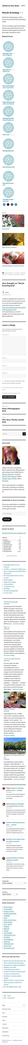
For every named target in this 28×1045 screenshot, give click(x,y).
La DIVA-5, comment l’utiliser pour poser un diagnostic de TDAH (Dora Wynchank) (15, 571)
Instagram (13, 476)
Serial (5, 918)
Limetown (7, 941)
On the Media (8, 909)
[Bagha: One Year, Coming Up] (13, 239)
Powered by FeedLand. (11, 555)
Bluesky (4, 474)
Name (4, 358)
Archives (4, 892)
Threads (4, 476)
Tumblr (4, 478)
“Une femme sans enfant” (12, 969)
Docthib (8, 839)
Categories (5, 881)
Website (4, 373)
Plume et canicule (9, 709)
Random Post (6, 1009)
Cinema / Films (11, 274)
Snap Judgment (8, 939)
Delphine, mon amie (10, 967)
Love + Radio (8, 924)
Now (3, 1013)
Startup (6, 931)
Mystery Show (8, 907)
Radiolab (6, 926)
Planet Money (8, 922)
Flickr (9, 478)
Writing (4, 274)
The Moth (7, 937)
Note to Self (7, 946)
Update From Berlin (10, 582)
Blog (3, 1005)
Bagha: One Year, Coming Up (9, 247)
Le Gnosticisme (8, 584)
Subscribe (7, 519)
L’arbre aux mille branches (12, 659)
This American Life (9, 935)
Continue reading (18, 623)
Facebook (5, 481)
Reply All (6, 928)
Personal (23, 273)
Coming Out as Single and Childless (14, 965)
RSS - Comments (9, 998)
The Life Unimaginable (11, 591)
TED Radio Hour (9, 944)
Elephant (16, 17)
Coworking (5, 1035)
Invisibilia (7, 915)
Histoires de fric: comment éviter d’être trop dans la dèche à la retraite (14, 982)
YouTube (17, 474)
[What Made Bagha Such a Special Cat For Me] (13, 257)
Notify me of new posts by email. (12, 393)
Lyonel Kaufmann (11, 858)
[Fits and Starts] (13, 220)
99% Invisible (8, 933)
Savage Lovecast (9, 911)
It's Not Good (8, 593)
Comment (5, 334)
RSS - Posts (7, 996)
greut (7, 292)
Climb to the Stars (10, 6)
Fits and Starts (5, 229)
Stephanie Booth (8, 273)
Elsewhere (7, 588)
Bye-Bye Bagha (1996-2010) (12, 987)
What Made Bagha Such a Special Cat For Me (13, 266)
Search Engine (8, 580)
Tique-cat (7, 627)
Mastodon (11, 474)
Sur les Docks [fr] (9, 948)
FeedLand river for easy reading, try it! (14, 533)
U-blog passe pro (9, 586)
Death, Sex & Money (10, 920)
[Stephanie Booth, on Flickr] (14, 455)
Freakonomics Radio (10, 913)
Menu (23, 5)
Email (4, 365)
